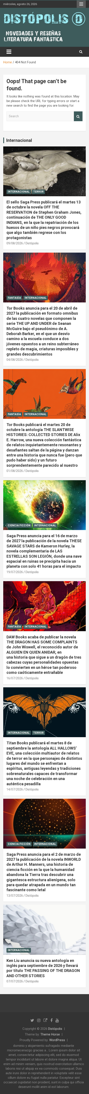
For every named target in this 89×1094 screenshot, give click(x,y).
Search (78, 116)
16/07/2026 (14, 678)
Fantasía (14, 297)
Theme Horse (50, 1034)
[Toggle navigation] (8, 52)
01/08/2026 (14, 471)
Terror (38, 191)
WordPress (57, 1040)
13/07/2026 (14, 895)
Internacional (19, 140)
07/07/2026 (14, 981)
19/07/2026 (14, 572)
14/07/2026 (14, 789)
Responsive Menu (81, 4)
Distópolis (32, 243)
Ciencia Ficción (19, 525)
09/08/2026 (14, 243)
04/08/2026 (14, 359)
